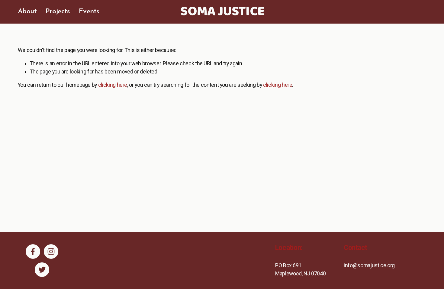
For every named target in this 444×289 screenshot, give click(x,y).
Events (89, 11)
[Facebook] (33, 251)
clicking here (112, 85)
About (27, 11)
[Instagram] (51, 251)
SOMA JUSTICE (222, 11)
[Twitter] (42, 269)
